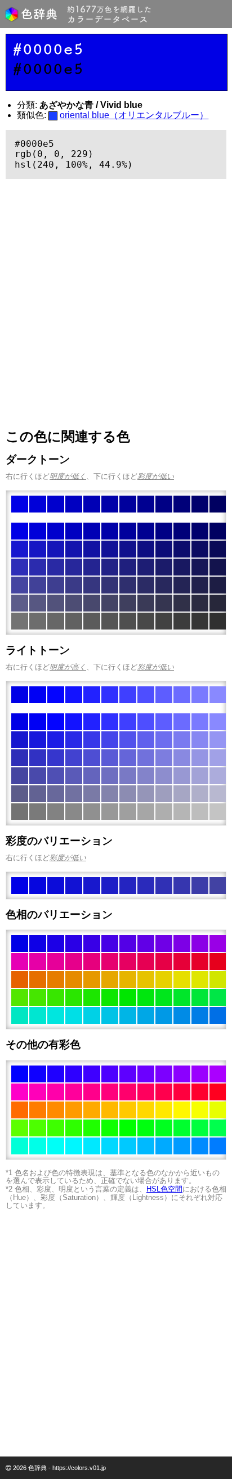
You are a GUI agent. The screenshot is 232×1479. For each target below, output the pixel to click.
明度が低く (68, 476)
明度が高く (68, 667)
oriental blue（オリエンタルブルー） (134, 115)
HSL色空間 (164, 1189)
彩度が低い (155, 476)
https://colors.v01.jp (79, 1467)
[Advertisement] (116, 304)
